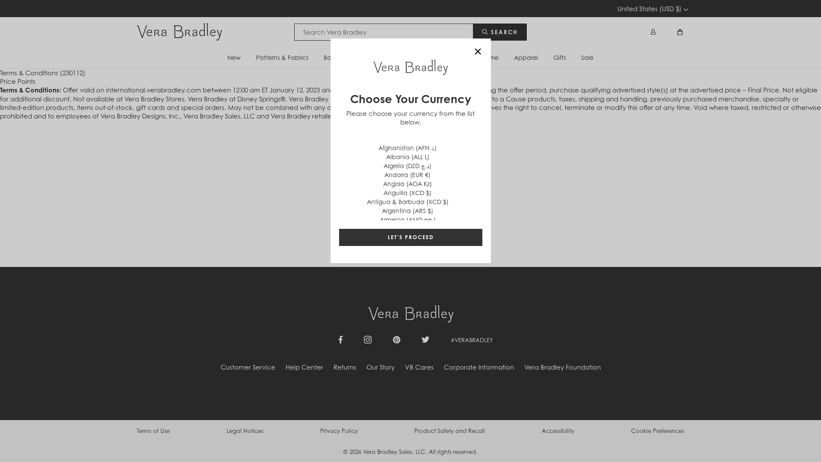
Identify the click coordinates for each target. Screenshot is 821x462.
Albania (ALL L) (407, 156)
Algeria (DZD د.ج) (407, 165)
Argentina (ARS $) (407, 210)
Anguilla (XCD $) (407, 192)
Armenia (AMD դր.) (408, 219)
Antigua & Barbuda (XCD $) (408, 201)
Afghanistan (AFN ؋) (407, 147)
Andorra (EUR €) (407, 174)
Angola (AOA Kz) (407, 183)
